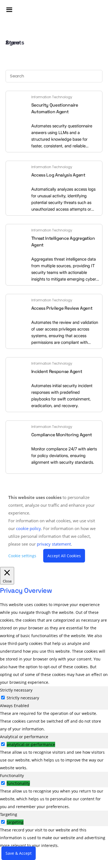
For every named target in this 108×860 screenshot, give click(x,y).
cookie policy (28, 528)
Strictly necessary (23, 697)
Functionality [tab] (12, 775)
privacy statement (54, 544)
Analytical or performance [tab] (24, 736)
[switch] (3, 744)
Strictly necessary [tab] (16, 690)
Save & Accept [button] (19, 853)
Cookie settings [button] (22, 555)
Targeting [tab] (8, 814)
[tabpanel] (54, 721)
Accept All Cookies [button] (64, 555)
